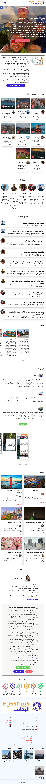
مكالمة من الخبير (18, 671)
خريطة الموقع (23, 782)
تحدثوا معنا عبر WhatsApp (22, 667)
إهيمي (43, 764)
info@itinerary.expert (25, 738)
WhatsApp (28, 740)
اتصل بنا (28, 671)
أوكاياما (9, 748)
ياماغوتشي (20, 748)
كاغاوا (43, 748)
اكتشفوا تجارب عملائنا (23, 40)
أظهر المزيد (23, 424)
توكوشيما (31, 748)
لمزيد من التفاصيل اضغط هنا (15, 85)
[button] (1, 7)
